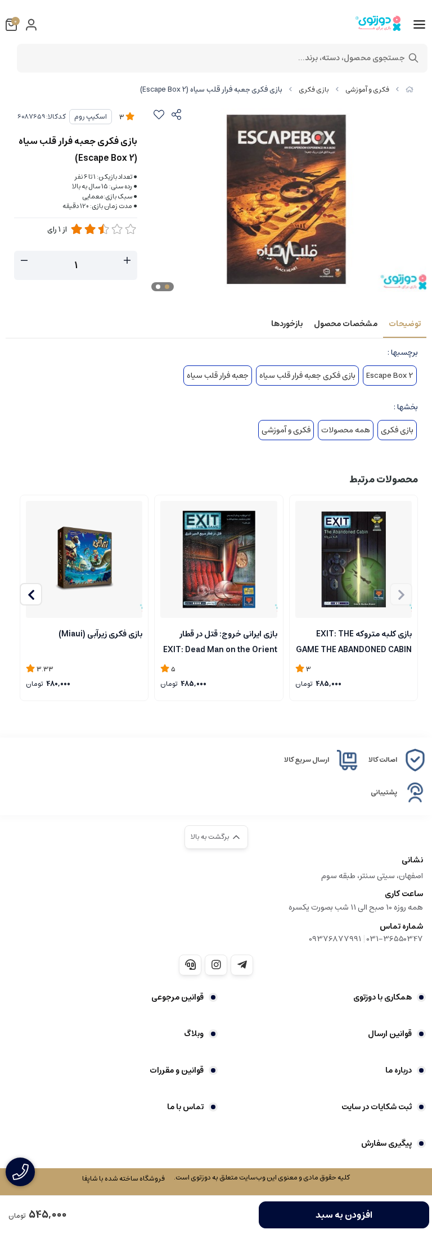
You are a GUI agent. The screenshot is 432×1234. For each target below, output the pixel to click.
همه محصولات (345, 430)
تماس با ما (185, 1107)
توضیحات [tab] (405, 324)
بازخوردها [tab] (287, 324)
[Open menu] (419, 24)
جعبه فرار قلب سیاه (218, 375)
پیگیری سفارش (386, 1143)
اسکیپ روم (90, 117)
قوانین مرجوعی (177, 997)
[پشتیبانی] (190, 965)
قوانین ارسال (390, 1033)
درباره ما (398, 1070)
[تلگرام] (242, 965)
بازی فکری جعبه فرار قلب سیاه (307, 375)
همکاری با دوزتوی (382, 997)
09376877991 (335, 939)
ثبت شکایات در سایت (376, 1107)
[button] (31, 594)
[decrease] (24, 261)
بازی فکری (314, 90)
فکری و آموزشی (367, 90)
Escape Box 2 (389, 375)
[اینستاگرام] (216, 965)
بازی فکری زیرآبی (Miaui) (100, 634)
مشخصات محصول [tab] (345, 324)
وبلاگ (194, 1033)
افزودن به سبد (344, 1215)
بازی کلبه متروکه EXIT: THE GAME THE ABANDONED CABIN (354, 640)
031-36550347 (395, 939)
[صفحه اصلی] (409, 90)
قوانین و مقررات (177, 1070)
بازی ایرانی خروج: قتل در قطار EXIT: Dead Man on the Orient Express (220, 640)
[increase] (127, 261)
